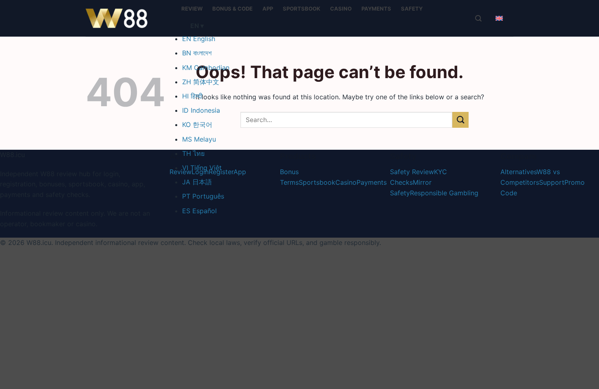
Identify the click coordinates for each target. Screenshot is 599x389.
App (267, 8)
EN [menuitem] (198, 39)
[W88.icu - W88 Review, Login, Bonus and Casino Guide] (126, 18)
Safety (412, 8)
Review (192, 8)
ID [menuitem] (201, 110)
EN (197, 26)
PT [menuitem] (203, 196)
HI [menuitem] (192, 96)
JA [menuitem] (197, 182)
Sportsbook (301, 8)
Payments (376, 8)
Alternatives (518, 172)
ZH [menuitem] (200, 82)
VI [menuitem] (202, 168)
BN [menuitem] (196, 53)
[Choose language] (499, 18)
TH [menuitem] (193, 153)
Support (551, 182)
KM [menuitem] (205, 67)
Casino (341, 8)
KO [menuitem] (197, 124)
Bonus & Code (232, 8)
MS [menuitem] (199, 139)
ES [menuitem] (199, 211)
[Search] (478, 18)
